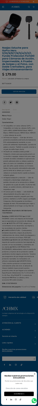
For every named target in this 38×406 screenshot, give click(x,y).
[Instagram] (16, 399)
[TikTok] (20, 399)
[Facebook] (6, 399)
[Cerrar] (34, 374)
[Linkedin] (11, 399)
